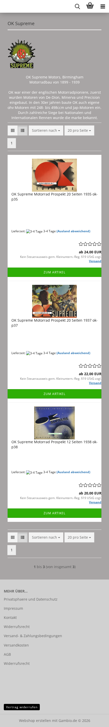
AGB (7, 654)
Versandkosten (16, 645)
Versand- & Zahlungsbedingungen (33, 635)
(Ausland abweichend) (73, 231)
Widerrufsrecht (17, 626)
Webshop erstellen (35, 720)
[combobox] (46, 130)
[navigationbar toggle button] (102, 6)
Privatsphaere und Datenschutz (31, 599)
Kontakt (10, 617)
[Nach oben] (95, 719)
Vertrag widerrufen (22, 707)
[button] (13, 130)
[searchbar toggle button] (77, 6)
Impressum (13, 608)
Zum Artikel (54, 272)
